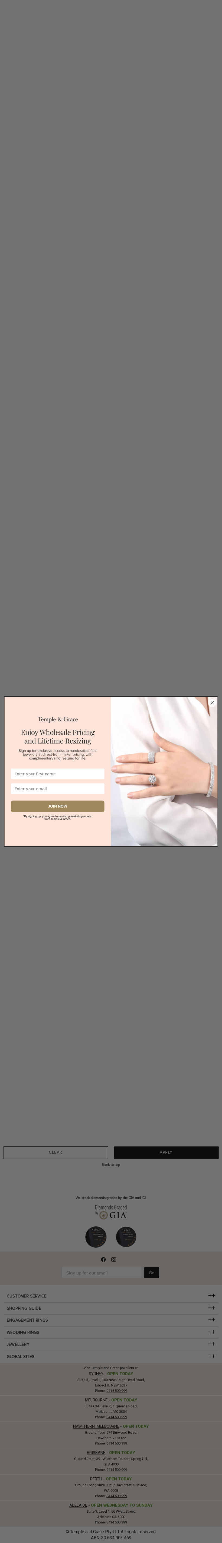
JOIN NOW (57, 806)
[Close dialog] (212, 702)
